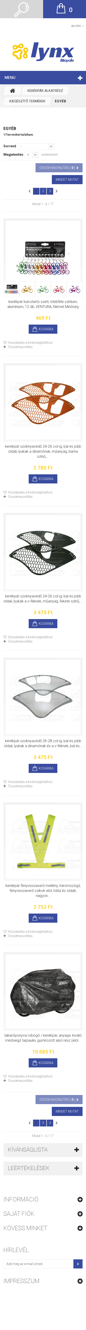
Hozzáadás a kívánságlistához (30, 342)
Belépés (76, 26)
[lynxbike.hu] (43, 52)
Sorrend (9, 146)
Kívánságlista (27, 1150)
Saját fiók (18, 1213)
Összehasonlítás (20, 347)
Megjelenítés (13, 154)
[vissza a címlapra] (12, 91)
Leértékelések (29, 1168)
